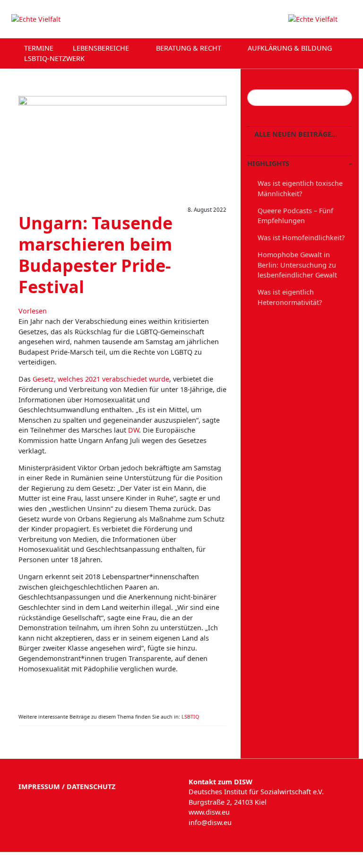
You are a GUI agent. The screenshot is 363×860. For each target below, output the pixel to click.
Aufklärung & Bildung (291, 47)
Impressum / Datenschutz (66, 786)
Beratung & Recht (189, 47)
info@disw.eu (210, 822)
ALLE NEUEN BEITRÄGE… (294, 134)
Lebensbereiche (102, 47)
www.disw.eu (209, 812)
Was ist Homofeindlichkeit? (301, 237)
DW (133, 430)
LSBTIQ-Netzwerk (55, 58)
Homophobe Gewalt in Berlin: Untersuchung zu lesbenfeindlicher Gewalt (297, 264)
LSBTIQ (190, 716)
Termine (38, 47)
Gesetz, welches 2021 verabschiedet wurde (101, 378)
